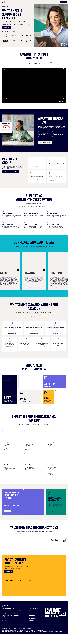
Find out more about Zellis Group (11, 171)
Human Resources (10, 627)
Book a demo (6, 27)
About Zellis (49, 627)
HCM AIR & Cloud (30, 627)
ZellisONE (5, 627)
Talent (24, 627)
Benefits (26, 627)
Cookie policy (24, 628)
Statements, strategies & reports (7, 628)
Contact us (58, 627)
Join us (7, 510)
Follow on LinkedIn (27, 287)
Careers (62, 627)
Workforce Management (18, 627)
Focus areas (45, 627)
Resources (41, 627)
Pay (14, 627)
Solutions (38, 627)
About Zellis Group (54, 627)
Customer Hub (15, 628)
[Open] (58, 2)
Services (35, 627)
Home (3, 627)
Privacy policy (28, 628)
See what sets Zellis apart (45, 142)
